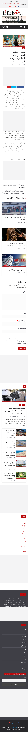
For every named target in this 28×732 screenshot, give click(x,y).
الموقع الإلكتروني (22, 328)
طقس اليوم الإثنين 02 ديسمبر (15, 270)
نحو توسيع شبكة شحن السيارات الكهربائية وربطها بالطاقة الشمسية (14, 411)
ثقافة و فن (23, 531)
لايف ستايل (23, 533)
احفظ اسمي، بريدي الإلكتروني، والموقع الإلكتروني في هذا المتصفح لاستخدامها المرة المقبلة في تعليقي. (15, 341)
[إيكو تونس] (24, 27)
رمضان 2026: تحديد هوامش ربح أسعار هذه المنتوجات (13, 186)
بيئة (20, 404)
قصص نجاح (23, 546)
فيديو (25, 549)
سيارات (24, 528)
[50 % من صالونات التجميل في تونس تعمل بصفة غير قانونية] (14, 229)
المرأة (25, 541)
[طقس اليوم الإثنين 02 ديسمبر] (14, 255)
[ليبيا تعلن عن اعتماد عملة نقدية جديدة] (14, 203)
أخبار (23, 48)
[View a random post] (3, 27)
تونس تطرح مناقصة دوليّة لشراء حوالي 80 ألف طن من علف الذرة (12, 5)
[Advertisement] (14, 76)
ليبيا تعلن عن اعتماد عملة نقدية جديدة (15, 218)
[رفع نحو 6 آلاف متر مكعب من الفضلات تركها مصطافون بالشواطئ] (21, 454)
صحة (25, 538)
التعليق (24, 292)
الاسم (24, 313)
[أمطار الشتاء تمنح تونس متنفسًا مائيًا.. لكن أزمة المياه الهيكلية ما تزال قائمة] (21, 465)
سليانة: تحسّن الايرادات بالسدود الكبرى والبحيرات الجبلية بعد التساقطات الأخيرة (14, 192)
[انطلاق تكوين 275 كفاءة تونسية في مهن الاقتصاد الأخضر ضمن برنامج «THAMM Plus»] (21, 477)
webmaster (13, 65)
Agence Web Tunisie (18, 729)
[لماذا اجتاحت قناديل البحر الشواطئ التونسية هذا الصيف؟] (21, 444)
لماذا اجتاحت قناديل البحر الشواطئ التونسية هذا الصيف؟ (9, 443)
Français (24, 551)
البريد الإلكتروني (21, 321)
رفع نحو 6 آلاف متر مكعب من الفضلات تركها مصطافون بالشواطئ (9, 453)
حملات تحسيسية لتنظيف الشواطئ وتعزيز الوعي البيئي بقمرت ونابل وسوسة (9, 433)
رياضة (25, 543)
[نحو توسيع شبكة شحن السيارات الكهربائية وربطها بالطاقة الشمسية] (14, 395)
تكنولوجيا (24, 526)
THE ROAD (12, 729)
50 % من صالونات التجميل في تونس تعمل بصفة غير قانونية (15, 244)
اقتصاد (24, 523)
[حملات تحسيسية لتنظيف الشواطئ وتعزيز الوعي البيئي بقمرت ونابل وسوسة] (21, 434)
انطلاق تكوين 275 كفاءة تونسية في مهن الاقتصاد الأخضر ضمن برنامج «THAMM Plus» (9, 476)
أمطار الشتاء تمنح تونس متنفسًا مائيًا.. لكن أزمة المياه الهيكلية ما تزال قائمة (9, 464)
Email (25, 677)
